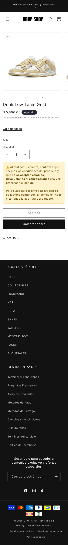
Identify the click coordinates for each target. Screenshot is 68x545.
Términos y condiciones (23, 376)
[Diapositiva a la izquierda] (26, 97)
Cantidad (8, 146)
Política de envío (35, 537)
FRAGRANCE (16, 293)
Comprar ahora (34, 224)
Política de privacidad (22, 531)
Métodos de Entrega (21, 411)
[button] (7, 19)
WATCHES (14, 327)
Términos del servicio (22, 436)
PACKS (12, 344)
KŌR (10, 302)
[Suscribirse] (56, 476)
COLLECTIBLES (18, 285)
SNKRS (12, 319)
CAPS (11, 277)
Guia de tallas (17, 427)
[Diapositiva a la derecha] (42, 97)
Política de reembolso (22, 445)
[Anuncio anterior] (7, 6)
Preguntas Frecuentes (22, 385)
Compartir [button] (13, 237)
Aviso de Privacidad (21, 394)
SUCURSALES (17, 353)
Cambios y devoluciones (24, 419)
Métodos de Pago (19, 402)
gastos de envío (15, 117)
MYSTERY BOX (18, 336)
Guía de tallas (12, 129)
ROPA (11, 310)
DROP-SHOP (30, 520)
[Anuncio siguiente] (61, 6)
